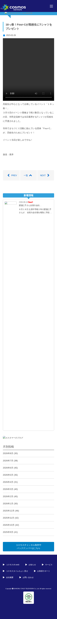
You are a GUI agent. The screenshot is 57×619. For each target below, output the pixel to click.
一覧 (26, 175)
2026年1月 (8, 503)
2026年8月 (8, 453)
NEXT (43, 175)
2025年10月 (8, 525)
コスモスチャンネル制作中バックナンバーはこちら (28, 546)
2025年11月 (8, 518)
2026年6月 (8, 468)
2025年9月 (8, 532)
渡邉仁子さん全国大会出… (30, 205)
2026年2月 (8, 496)
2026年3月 (8, 489)
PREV (14, 175)
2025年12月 (8, 510)
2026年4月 (8, 482)
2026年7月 (8, 460)
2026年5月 (8, 475)
